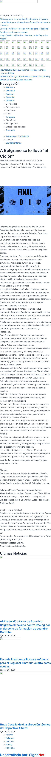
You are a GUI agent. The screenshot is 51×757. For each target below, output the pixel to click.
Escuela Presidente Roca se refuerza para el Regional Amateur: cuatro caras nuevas (25, 663)
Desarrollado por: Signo (22, 755)
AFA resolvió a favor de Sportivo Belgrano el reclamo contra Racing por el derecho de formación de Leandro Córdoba (25, 22)
